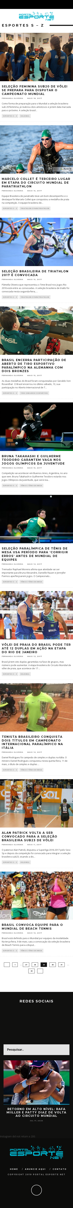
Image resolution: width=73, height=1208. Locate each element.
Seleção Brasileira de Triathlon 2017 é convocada (35, 273)
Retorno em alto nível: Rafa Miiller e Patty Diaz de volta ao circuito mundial (36, 1112)
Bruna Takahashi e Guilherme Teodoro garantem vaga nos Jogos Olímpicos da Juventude (33, 460)
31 (61, 965)
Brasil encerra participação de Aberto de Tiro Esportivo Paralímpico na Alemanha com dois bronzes (34, 365)
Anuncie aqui (35, 1169)
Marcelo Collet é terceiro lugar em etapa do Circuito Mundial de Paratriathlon (36, 182)
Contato (60, 1169)
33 (31, 971)
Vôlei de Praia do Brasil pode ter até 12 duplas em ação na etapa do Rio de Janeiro (36, 648)
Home (14, 1169)
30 (53, 965)
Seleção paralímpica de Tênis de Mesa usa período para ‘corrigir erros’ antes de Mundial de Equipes (35, 554)
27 (26, 965)
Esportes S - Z (10, 116)
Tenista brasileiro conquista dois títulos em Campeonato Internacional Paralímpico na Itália (32, 742)
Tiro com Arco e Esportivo (34, 393)
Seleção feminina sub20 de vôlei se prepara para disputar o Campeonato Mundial (35, 90)
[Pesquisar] (70, 4)
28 (35, 965)
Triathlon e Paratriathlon (35, 208)
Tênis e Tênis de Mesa (31, 485)
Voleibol (25, 116)
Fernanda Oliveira (12, 98)
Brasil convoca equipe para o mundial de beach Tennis (32, 926)
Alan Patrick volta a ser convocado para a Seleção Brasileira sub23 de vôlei (29, 836)
